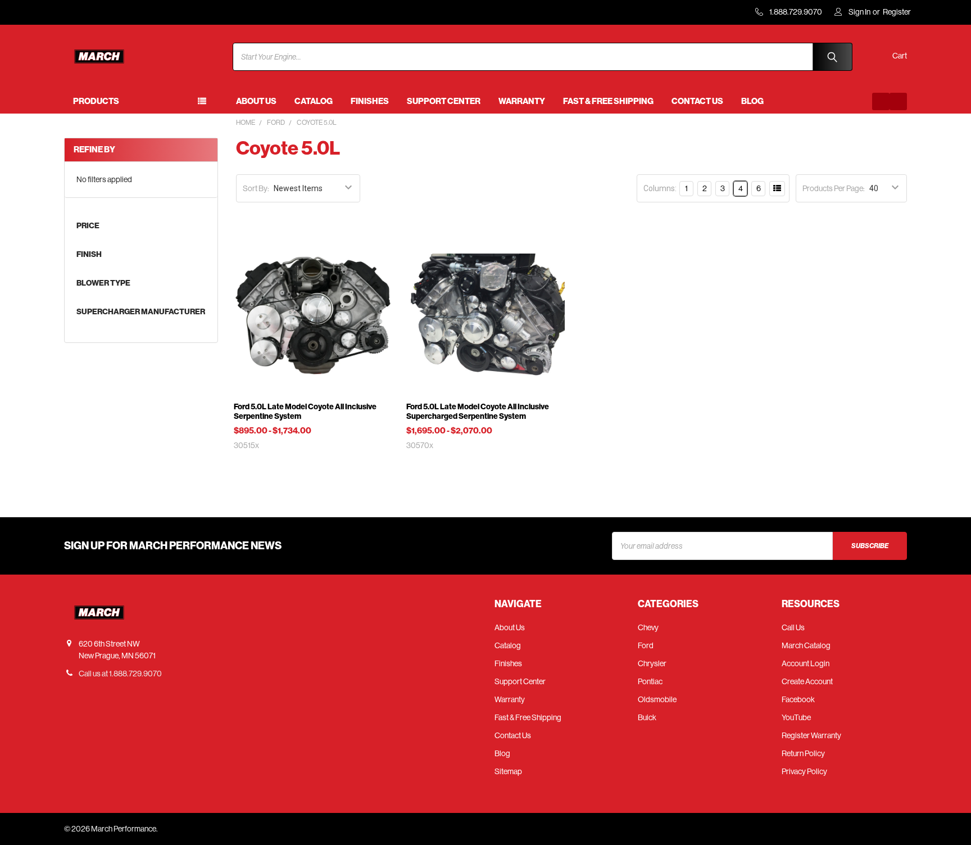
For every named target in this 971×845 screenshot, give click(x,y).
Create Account (807, 681)
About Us (256, 101)
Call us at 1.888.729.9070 (120, 673)
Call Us (793, 627)
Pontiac (650, 681)
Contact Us (697, 101)
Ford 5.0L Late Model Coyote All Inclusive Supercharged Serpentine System (477, 412)
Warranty (521, 101)
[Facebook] (881, 101)
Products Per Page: (833, 188)
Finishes (370, 101)
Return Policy (803, 753)
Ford (646, 645)
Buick (647, 717)
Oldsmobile (657, 699)
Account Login (805, 663)
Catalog (313, 101)
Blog (752, 101)
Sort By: (256, 188)
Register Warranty (811, 735)
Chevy (648, 627)
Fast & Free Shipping (608, 101)
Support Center (443, 101)
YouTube (796, 717)
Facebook (798, 699)
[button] (688, 188)
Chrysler (652, 663)
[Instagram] (898, 101)
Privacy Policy (804, 771)
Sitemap (508, 771)
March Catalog (806, 645)
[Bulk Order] (777, 188)
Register (897, 11)
